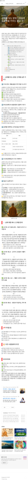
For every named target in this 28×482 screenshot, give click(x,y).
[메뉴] (25, 3)
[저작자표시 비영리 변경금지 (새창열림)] (17, 407)
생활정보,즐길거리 (20, 3)
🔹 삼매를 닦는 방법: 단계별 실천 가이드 (13, 45)
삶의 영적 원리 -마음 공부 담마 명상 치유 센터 (10, 398)
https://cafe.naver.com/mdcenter (10, 396)
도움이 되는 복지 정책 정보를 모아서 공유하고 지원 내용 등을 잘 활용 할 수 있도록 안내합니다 (11, 459)
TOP (25, 478)
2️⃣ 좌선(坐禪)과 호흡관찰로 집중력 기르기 (16, 48)
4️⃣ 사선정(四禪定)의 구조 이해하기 (15, 51)
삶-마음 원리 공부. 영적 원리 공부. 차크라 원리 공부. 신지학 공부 (10, 400)
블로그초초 (4, 457)
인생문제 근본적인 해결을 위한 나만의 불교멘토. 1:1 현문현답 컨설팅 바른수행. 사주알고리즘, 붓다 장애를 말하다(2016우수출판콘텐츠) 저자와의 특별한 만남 (10, 391)
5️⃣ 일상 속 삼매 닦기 (12, 53)
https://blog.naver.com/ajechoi (9, 387)
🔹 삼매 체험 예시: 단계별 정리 (11, 54)
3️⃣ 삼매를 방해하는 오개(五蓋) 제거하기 (16, 50)
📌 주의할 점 (8, 68)
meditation (5, 412)
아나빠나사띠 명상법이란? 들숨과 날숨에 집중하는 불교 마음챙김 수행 (11, 416)
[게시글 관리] (8, 407)
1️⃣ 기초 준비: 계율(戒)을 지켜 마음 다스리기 (16, 47)
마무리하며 (8, 71)
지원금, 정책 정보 (9, 3)
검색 (23, 3)
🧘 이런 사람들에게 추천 (10, 69)
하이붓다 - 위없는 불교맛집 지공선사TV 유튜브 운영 (9, 389)
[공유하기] (6, 407)
